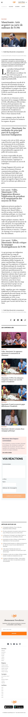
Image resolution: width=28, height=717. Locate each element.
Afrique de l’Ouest (4, 666)
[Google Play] (19, 706)
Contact (3, 681)
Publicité (3, 682)
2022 (2, 687)
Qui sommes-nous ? (5, 676)
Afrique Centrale (4, 668)
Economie (17, 6)
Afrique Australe (4, 671)
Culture (2, 657)
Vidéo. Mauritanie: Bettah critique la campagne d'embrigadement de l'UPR (13, 243)
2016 (2, 697)
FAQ (2, 677)
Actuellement (4, 6)
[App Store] (8, 706)
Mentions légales (4, 679)
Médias (2, 658)
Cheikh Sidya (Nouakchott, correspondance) (13, 51)
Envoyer (14, 633)
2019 (2, 692)
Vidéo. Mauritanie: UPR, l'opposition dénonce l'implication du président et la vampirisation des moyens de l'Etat (13, 195)
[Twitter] (11, 644)
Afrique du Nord (4, 665)
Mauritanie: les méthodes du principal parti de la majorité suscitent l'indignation (13, 131)
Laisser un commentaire (14, 496)
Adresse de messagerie (10, 488)
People (2, 655)
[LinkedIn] (17, 644)
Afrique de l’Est (4, 670)
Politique (11, 6)
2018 (2, 693)
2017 (2, 695)
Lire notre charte (7, 452)
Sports (2, 660)
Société (23, 6)
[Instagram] (20, 644)
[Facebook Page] (8, 644)
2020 (2, 690)
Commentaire (7, 464)
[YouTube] (14, 644)
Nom (4, 482)
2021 (2, 688)
